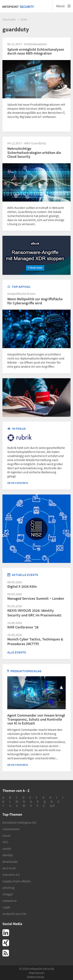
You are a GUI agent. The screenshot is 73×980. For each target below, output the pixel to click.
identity (7, 855)
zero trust (9, 868)
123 (52, 806)
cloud (6, 835)
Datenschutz (35, 977)
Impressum (36, 973)
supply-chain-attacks (16, 881)
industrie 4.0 (10, 875)
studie (6, 848)
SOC (5, 842)
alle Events (16, 652)
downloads (10, 861)
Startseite (9, 19)
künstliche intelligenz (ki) (19, 822)
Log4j (6, 907)
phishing (8, 888)
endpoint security (14, 914)
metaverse (9, 901)
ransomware (11, 829)
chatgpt (7, 894)
